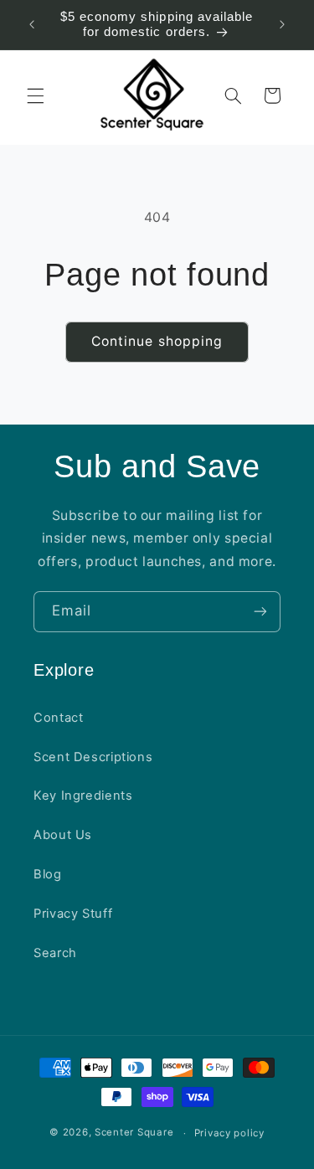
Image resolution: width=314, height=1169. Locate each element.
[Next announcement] (282, 24)
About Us (62, 834)
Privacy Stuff (72, 913)
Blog (47, 874)
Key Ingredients (82, 795)
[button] (35, 95)
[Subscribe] (260, 611)
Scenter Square (134, 1133)
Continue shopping (157, 341)
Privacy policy (229, 1133)
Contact (58, 717)
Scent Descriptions (92, 757)
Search (55, 952)
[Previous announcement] (31, 24)
